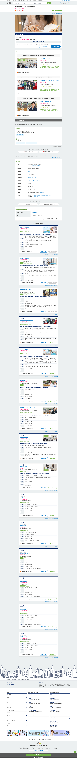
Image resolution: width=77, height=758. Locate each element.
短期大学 (34, 180)
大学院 (29, 180)
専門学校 (38, 180)
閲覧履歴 (64, 3)
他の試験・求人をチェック (52, 218)
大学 (31, 180)
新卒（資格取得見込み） (36, 195)
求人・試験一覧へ (55, 46)
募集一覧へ (56, 254)
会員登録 (68, 3)
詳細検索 (56, 3)
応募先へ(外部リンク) (29, 151)
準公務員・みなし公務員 (32, 177)
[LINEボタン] (9, 684)
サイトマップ (28, 739)
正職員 (29, 171)
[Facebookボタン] (11, 684)
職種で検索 (8, 712)
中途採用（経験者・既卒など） (47, 195)
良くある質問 (9, 723)
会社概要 (38, 739)
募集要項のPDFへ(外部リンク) (49, 151)
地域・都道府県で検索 (10, 710)
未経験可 (34, 198)
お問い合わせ (34, 739)
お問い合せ (8, 725)
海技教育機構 (34, 212)
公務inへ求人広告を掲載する (38, 750)
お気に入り (61, 3)
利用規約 (42, 739)
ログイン (8, 699)
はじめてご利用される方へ (11, 720)
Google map (42, 192)
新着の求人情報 (9, 707)
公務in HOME (9, 694)
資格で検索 (8, 715)
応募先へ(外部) (43, 251)
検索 (49, 3)
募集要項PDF (49, 254)
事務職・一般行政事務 (36, 165)
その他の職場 (35, 196)
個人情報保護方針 (48, 739)
